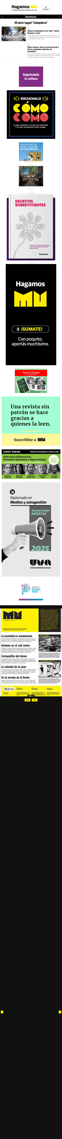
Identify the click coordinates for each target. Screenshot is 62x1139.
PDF (34, 700)
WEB (27, 700)
